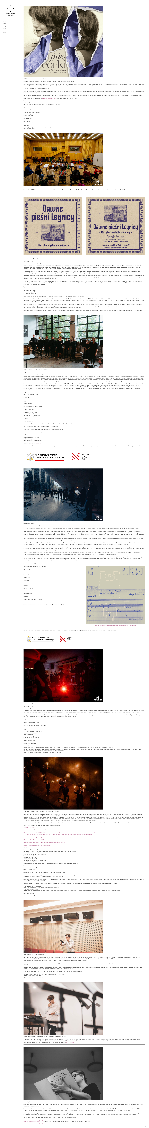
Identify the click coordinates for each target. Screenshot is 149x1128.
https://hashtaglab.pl (70, 1042)
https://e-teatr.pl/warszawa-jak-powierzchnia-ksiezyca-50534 (37, 845)
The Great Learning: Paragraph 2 (39, 1120)
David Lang (26, 1121)
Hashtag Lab (38, 443)
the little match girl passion (34, 1121)
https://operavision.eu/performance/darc (33, 827)
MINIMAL (8, 1126)
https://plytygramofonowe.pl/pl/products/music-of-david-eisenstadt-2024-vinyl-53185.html (115, 625)
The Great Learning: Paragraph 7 (39, 1123)
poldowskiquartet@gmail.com (49, 98)
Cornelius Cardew (27, 1120)
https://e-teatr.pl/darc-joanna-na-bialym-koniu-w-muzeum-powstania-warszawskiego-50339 (44, 842)
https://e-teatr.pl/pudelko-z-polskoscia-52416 (34, 839)
